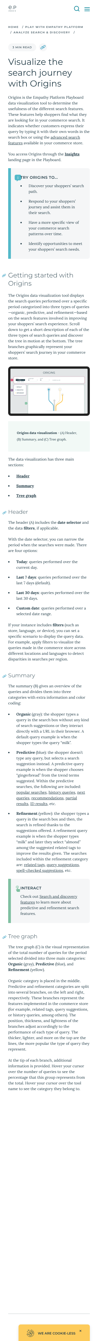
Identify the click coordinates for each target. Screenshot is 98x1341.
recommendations (47, 798)
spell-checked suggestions (39, 870)
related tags (34, 864)
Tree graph (26, 495)
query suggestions (63, 864)
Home (13, 27)
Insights (72, 154)
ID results (38, 803)
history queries (61, 792)
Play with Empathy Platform (54, 27)
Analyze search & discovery (41, 32)
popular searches (31, 792)
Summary (25, 485)
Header (22, 476)
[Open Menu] (87, 9)
